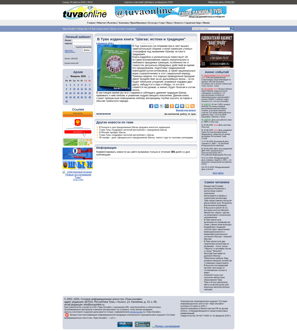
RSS (170, 2)
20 (86, 93)
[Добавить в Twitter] (177, 106)
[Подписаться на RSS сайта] (192, 106)
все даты (218, 173)
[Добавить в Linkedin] (156, 106)
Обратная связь (216, 2)
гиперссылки (136, 312)
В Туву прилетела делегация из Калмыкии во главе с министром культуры (218, 222)
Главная (91, 22)
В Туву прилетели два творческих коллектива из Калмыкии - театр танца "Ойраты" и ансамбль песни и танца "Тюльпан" (217, 246)
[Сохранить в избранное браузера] (187, 106)
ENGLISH (229, 2)
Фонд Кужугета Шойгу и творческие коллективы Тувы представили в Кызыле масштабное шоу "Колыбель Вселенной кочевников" (218, 201)
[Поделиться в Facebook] (151, 106)
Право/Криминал (138, 22)
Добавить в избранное (156, 2)
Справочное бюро (192, 22)
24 (74, 97)
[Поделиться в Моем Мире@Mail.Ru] (167, 106)
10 (74, 89)
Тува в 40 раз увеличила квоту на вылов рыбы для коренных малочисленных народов (217, 286)
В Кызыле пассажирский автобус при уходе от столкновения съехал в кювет (216, 269)
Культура (152, 22)
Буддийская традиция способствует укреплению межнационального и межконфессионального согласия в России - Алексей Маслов (218, 233)
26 (82, 97)
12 (82, 89)
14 (90, 89)
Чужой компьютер (83, 47)
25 (78, 97)
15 (66, 93)
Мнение (206, 22)
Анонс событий (71, 58)
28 (90, 97)
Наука (169, 22)
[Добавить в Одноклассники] (172, 106)
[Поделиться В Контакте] (182, 106)
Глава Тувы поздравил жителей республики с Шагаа (126, 135)
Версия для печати (186, 110)
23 (70, 97)
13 (86, 89)
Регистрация (69, 50)
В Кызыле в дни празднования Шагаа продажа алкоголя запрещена (134, 127)
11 (78, 89)
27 (86, 97)
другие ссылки (78, 180)
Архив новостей (71, 63)
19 (82, 93)
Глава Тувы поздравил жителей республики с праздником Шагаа (133, 130)
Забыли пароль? (70, 52)
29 (66, 101)
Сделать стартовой (133, 2)
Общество (101, 22)
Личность (178, 22)
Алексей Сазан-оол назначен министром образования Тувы (214, 277)
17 (74, 93)
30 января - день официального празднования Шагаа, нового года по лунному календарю (146, 137)
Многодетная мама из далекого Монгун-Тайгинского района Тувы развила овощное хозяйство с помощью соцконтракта (218, 258)
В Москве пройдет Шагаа (112, 132)
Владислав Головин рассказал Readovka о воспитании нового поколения (215, 190)
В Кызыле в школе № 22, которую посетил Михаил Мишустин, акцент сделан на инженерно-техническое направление (217, 213)
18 (78, 93)
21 (90, 93)
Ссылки (78, 109)
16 (70, 93)
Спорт (162, 22)
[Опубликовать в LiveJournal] (162, 106)
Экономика (123, 22)
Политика (112, 22)
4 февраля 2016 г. (105, 43)
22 (66, 97)
